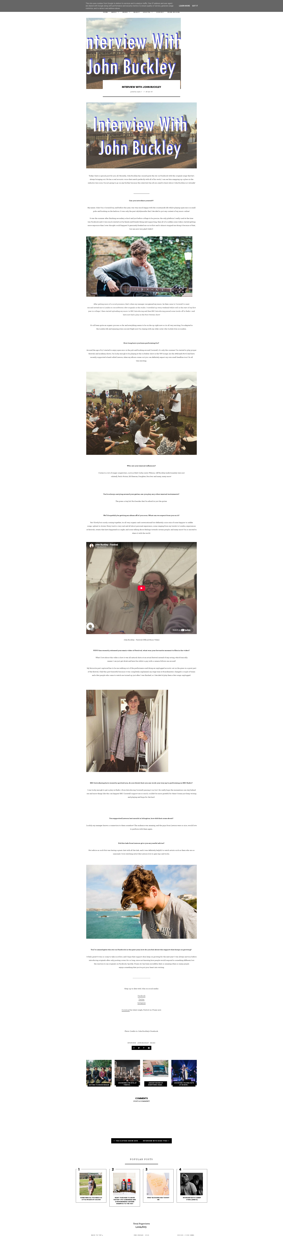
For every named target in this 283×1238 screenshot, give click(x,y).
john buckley (143, 1043)
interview (132, 1043)
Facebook (141, 996)
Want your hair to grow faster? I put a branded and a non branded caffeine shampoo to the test (125, 1201)
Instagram (142, 1003)
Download (126, 1010)
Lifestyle (146, 12)
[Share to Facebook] (134, 1048)
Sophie (139, 91)
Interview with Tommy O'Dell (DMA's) (192, 1199)
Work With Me (173, 12)
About (114, 12)
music (152, 1043)
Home (105, 12)
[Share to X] (139, 1048)
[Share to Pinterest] (144, 1048)
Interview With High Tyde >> (156, 1141)
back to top (96, 1235)
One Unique (138, 1235)
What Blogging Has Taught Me (158, 1199)
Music (125, 12)
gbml (192, 1235)
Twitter (141, 999)
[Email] (148, 1048)
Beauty (137, 12)
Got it (195, 6)
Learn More (184, 6)
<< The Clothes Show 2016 (125, 1141)
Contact (160, 12)
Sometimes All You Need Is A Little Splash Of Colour (91, 1199)
